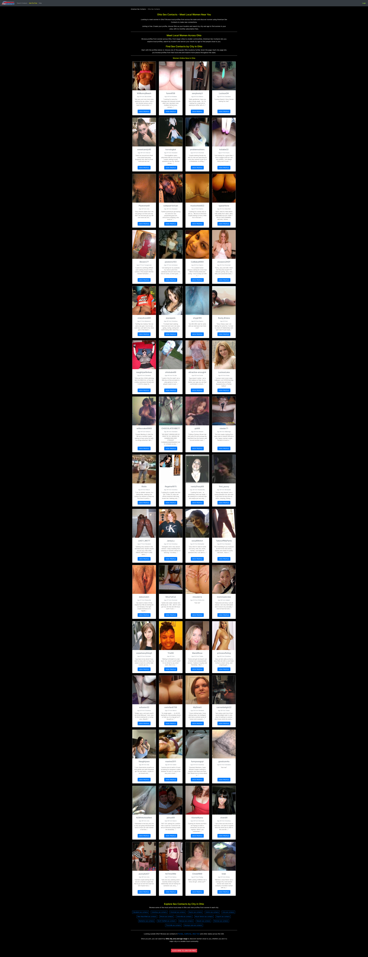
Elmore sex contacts (166, 916)
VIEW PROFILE (144, 111)
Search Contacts (22, 3)
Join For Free (33, 3)
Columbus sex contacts (159, 912)
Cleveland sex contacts (140, 912)
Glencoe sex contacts (186, 921)
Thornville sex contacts (173, 925)
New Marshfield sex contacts (147, 916)
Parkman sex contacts (221, 921)
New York (196, 934)
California (188, 934)
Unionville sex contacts (184, 916)
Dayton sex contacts (195, 912)
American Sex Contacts (138, 9)
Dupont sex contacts (223, 916)
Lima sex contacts (228, 912)
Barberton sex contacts (146, 921)
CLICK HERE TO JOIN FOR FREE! (184, 951)
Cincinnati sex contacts (177, 912)
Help (40, 3)
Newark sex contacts (203, 921)
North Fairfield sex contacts (166, 921)
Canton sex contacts (212, 912)
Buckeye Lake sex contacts (193, 925)
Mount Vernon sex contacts (204, 916)
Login (364, 3)
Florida (180, 934)
